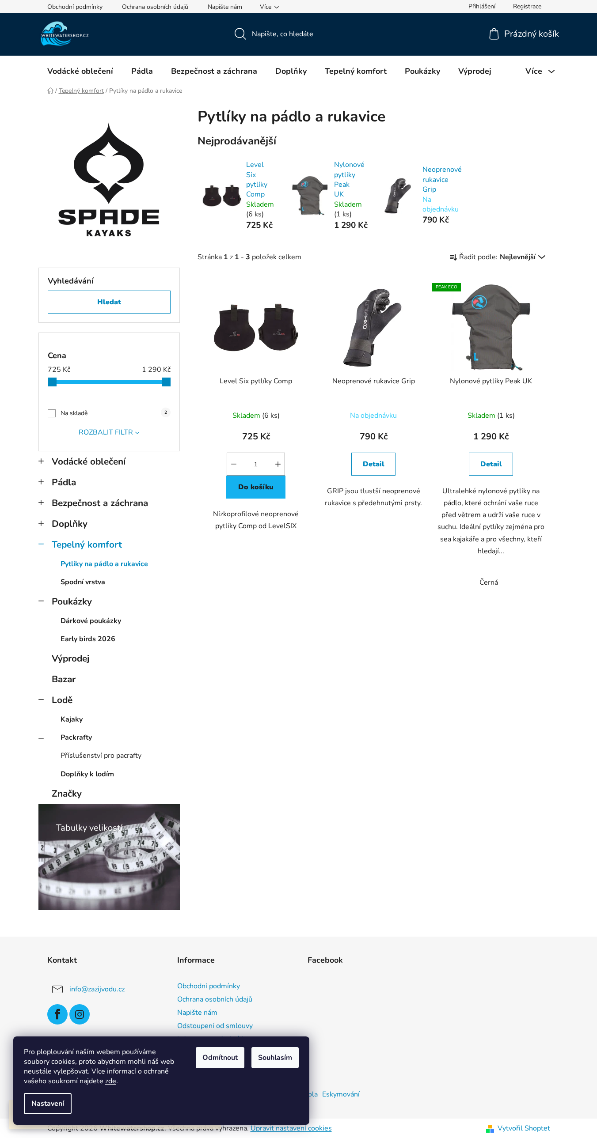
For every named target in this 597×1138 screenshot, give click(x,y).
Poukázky (72, 601)
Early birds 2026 (88, 639)
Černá (488, 582)
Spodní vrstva (83, 582)
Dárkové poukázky (91, 621)
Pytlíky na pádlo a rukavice (104, 564)
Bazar (64, 679)
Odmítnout (220, 1057)
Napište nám (225, 7)
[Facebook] (57, 1014)
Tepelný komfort (87, 544)
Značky (67, 793)
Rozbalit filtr (106, 432)
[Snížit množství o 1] (233, 464)
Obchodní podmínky (75, 7)
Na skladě (114, 413)
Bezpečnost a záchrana (100, 503)
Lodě (62, 700)
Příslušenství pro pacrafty (101, 755)
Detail (373, 464)
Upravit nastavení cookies (291, 1128)
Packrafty (76, 737)
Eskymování (341, 1094)
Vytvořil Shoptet (524, 1128)
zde (110, 1081)
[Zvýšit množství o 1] (278, 464)
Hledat (109, 302)
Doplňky (69, 524)
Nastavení (47, 1103)
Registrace (527, 6)
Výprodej (70, 658)
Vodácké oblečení (88, 461)
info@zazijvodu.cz (97, 989)
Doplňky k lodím (87, 774)
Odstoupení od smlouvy (215, 1026)
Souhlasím (275, 1057)
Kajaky (72, 719)
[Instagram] (79, 1014)
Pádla (64, 482)
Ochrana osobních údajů (155, 7)
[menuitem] (80, 71)
